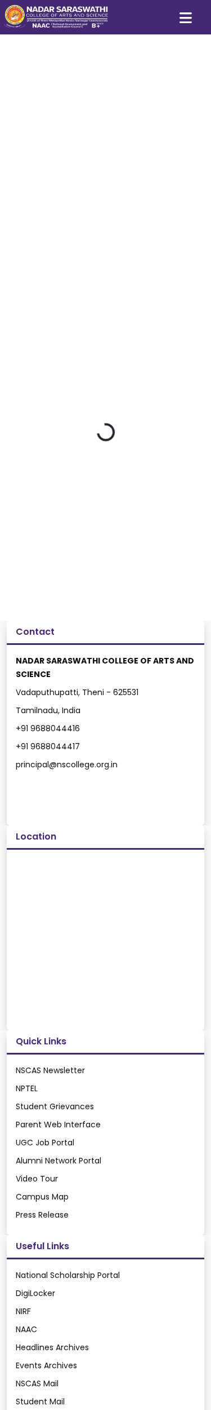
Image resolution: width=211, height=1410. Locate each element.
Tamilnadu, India (48, 710)
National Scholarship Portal (68, 1275)
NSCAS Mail (37, 1383)
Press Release (42, 1214)
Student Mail (40, 1401)
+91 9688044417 (48, 746)
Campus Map (42, 1196)
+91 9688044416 (48, 728)
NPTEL (27, 1088)
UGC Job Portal (45, 1142)
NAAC (26, 1329)
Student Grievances (55, 1106)
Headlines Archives (52, 1347)
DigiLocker (35, 1293)
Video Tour (37, 1178)
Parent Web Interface (58, 1124)
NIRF (23, 1311)
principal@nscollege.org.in (67, 764)
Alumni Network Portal (58, 1160)
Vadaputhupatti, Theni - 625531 (77, 692)
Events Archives (46, 1365)
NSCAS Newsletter (50, 1070)
